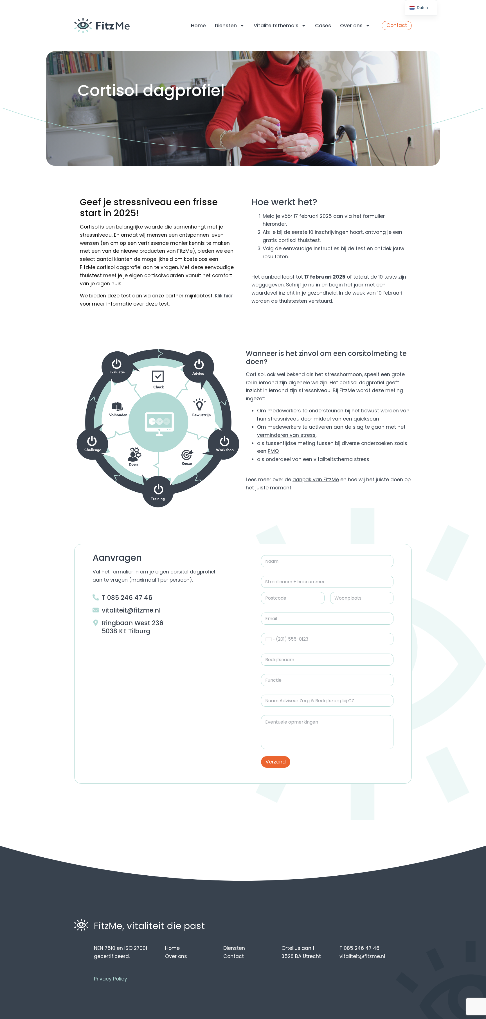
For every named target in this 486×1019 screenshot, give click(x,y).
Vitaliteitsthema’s (276, 25)
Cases (323, 25)
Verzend (276, 761)
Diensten (226, 25)
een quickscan (361, 418)
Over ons (351, 25)
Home (198, 25)
